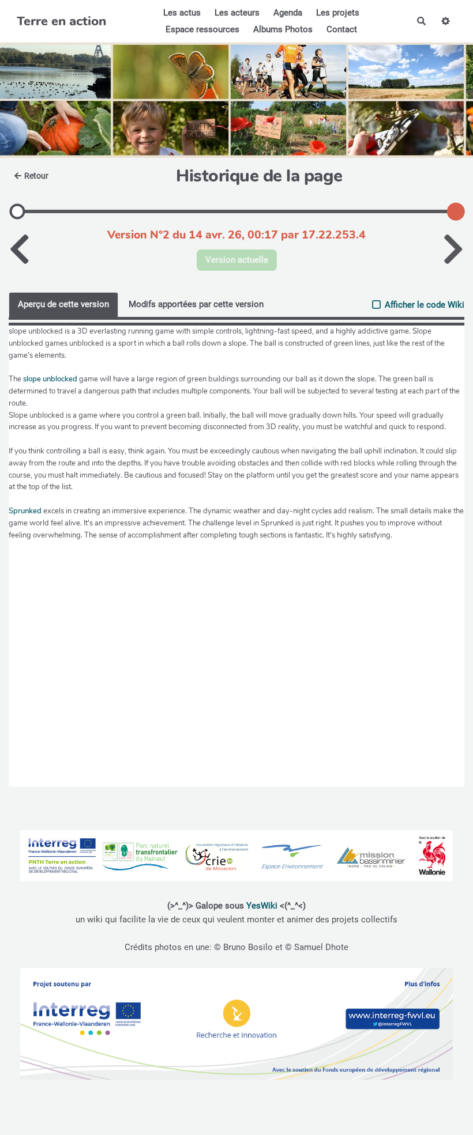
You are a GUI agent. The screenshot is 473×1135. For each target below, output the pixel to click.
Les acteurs (237, 12)
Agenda (287, 12)
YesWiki (261, 906)
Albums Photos (283, 29)
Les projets (337, 12)
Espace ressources (202, 29)
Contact (341, 29)
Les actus (182, 12)
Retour (36, 175)
